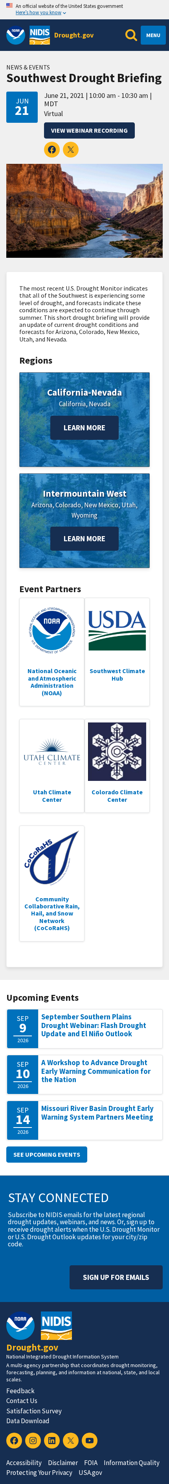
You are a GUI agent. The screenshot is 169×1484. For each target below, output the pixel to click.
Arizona (41, 505)
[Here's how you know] (84, 9)
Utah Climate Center (52, 795)
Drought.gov (74, 34)
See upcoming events (46, 1154)
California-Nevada (84, 392)
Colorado (68, 505)
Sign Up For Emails (116, 1277)
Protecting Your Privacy (39, 1472)
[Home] (39, 35)
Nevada (99, 404)
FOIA (90, 1462)
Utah (128, 505)
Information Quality (132, 1462)
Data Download (28, 1420)
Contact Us (21, 1400)
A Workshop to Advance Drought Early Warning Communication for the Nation (96, 1071)
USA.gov (90, 1472)
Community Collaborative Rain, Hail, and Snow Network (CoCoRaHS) (52, 913)
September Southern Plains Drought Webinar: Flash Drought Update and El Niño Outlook (93, 1025)
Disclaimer (63, 1462)
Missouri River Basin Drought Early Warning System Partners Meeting (97, 1113)
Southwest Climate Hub (117, 674)
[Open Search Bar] (131, 35)
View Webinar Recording (89, 130)
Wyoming (84, 515)
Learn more (84, 427)
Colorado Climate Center (117, 795)
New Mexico (101, 505)
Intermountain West (85, 493)
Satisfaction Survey (34, 1411)
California (72, 404)
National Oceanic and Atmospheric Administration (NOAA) (52, 681)
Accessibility (24, 1462)
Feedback (20, 1390)
